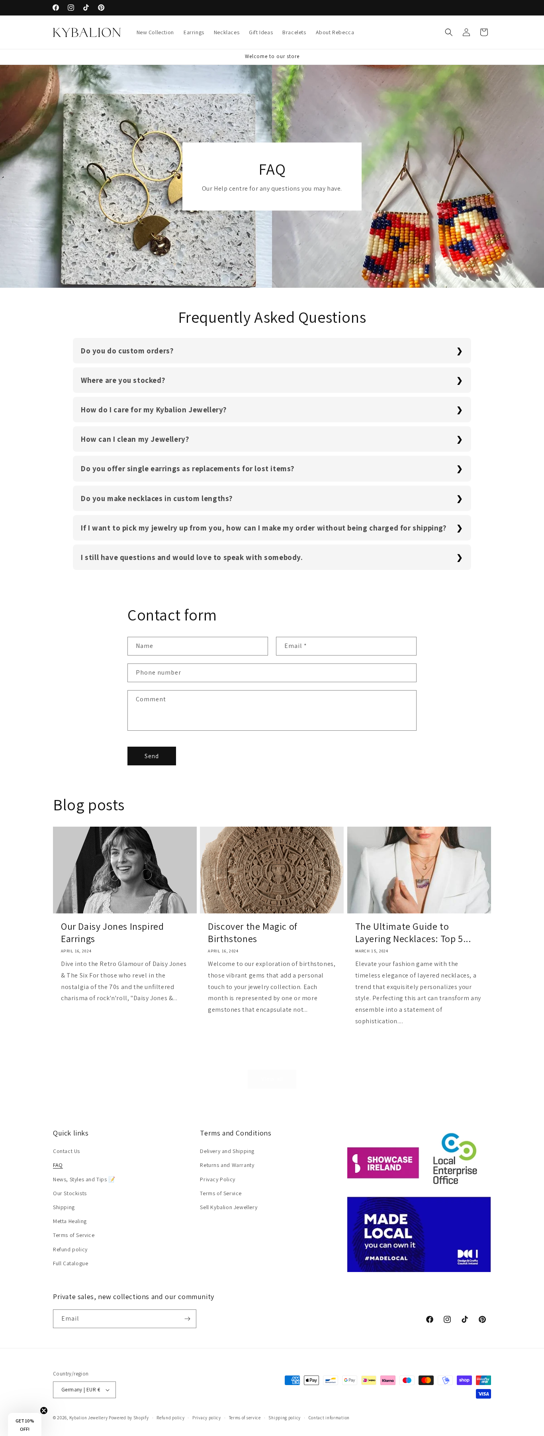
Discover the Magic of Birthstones (252, 932)
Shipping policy (284, 1417)
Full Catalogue (70, 1263)
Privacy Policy (217, 1179)
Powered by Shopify (129, 1417)
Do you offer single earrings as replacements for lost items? (187, 468)
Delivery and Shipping (227, 1151)
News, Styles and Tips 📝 (84, 1179)
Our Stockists (70, 1193)
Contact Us (66, 1151)
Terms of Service (74, 1235)
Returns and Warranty (227, 1165)
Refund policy (70, 1249)
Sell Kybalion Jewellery (228, 1207)
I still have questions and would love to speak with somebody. (192, 557)
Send (152, 756)
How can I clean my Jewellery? (135, 439)
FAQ (58, 1165)
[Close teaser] (44, 1411)
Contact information (329, 1417)
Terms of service (245, 1417)
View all (272, 1079)
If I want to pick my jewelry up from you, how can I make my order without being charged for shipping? (263, 528)
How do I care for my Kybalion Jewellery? (154, 409)
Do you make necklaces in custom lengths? (157, 498)
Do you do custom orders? (127, 350)
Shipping (64, 1207)
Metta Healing (70, 1221)
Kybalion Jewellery (88, 1417)
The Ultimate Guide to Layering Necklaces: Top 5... (413, 932)
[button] (449, 32)
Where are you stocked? (123, 380)
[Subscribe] (187, 1318)
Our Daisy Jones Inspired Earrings (112, 932)
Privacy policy (206, 1417)
